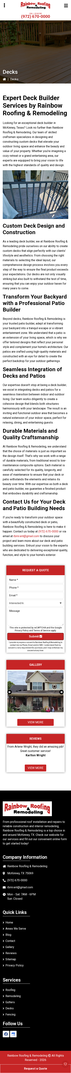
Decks (9, 1008)
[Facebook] (6, 1034)
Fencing (10, 1014)
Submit (34, 636)
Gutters (10, 1002)
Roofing (10, 990)
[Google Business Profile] (13, 1034)
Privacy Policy (22, 630)
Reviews (11, 953)
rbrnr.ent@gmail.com (26, 536)
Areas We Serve (15, 928)
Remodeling (13, 996)
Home (9, 922)
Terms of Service (41, 630)
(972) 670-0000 (35, 16)
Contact (10, 941)
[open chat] (63, 1065)
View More (35, 722)
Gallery (9, 947)
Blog (8, 934)
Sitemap (10, 959)
